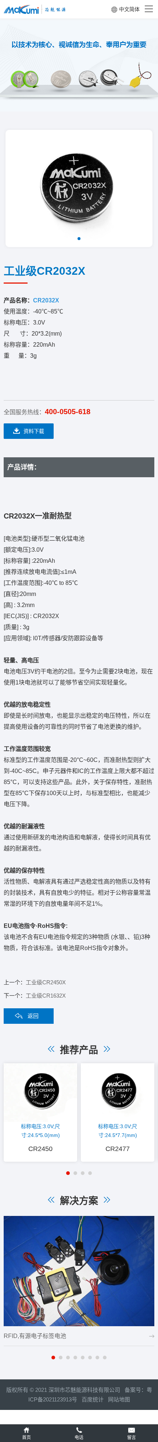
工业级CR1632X (46, 995)
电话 (79, 1437)
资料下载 (34, 431)
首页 (26, 1437)
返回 (33, 1016)
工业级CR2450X (46, 982)
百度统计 (95, 1399)
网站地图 (119, 1399)
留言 (131, 1437)
